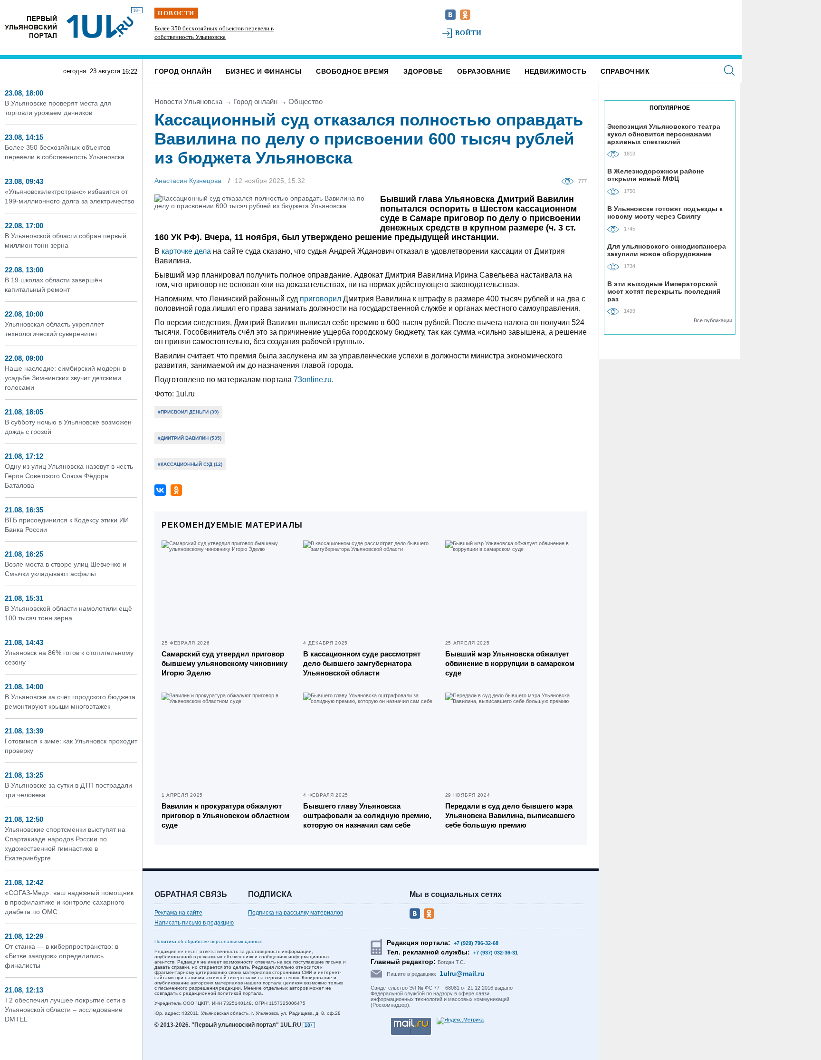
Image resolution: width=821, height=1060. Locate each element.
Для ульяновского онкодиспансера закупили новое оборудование (666, 250)
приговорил (320, 299)
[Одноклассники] (176, 490)
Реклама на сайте (178, 912)
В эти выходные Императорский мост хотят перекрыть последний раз (664, 291)
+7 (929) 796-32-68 (476, 943)
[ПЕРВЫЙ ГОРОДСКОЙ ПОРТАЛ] (31, 26)
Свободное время (352, 71)
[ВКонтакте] (160, 490)
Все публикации (713, 320)
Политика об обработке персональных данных (208, 941)
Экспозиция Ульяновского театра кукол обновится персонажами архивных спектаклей (663, 134)
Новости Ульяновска (188, 101)
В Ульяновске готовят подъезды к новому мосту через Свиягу (665, 212)
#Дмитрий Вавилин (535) (189, 438)
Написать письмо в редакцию (194, 922)
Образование (484, 71)
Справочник (625, 71)
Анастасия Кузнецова (187, 180)
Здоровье (423, 71)
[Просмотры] (570, 180)
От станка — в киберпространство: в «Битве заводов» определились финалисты (61, 956)
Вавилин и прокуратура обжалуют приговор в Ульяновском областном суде (225, 815)
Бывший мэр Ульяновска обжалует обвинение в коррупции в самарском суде (509, 663)
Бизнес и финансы (264, 71)
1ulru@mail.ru (462, 973)
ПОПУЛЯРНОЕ (669, 108)
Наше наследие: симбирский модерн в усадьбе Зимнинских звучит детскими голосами (65, 378)
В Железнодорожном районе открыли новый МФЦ (655, 175)
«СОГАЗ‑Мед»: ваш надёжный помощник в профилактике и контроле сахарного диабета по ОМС (69, 902)
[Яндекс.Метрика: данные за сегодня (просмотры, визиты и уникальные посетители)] (460, 1020)
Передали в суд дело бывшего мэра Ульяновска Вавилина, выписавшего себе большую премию (510, 815)
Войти (468, 33)
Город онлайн (182, 71)
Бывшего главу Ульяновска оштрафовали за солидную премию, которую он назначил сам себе (367, 815)
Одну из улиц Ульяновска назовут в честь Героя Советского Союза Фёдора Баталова (69, 476)
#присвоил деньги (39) (188, 411)
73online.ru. (314, 380)
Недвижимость (555, 71)
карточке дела (186, 251)
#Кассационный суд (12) (190, 464)
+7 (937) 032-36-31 (495, 952)
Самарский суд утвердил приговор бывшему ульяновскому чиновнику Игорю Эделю (224, 663)
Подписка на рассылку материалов (295, 912)
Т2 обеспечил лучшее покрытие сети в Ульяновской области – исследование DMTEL (65, 1009)
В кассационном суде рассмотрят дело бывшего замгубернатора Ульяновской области (361, 663)
